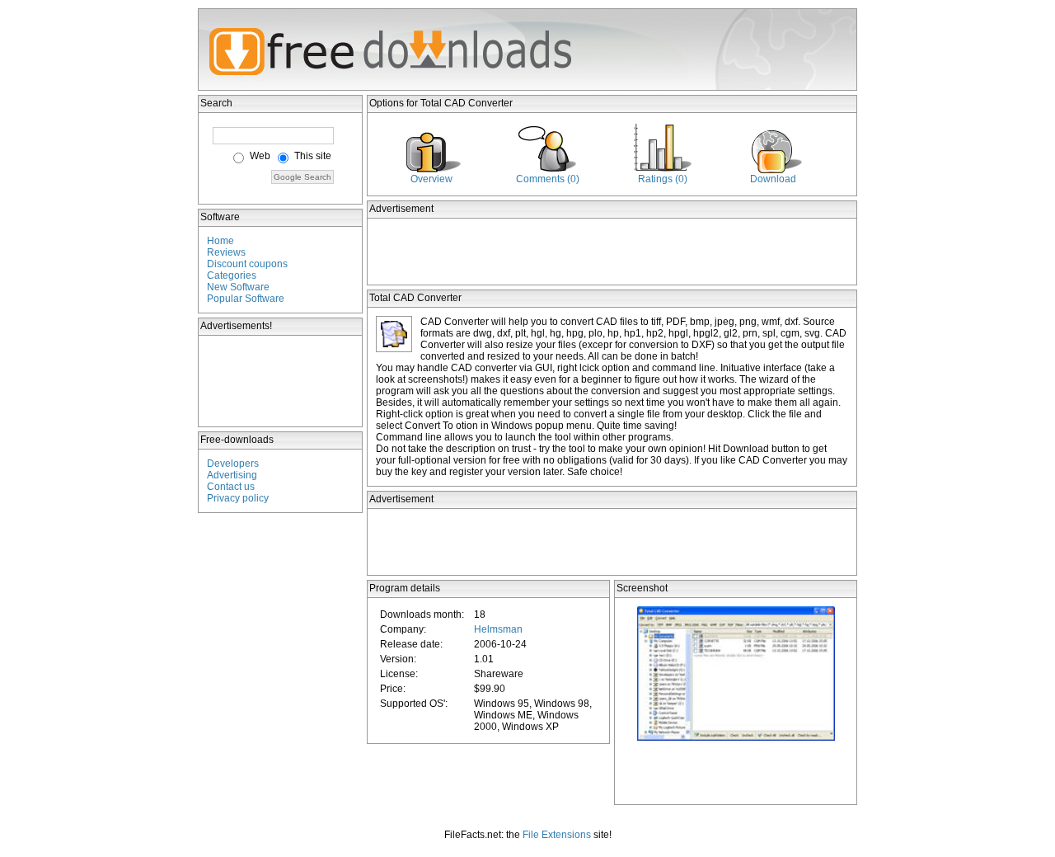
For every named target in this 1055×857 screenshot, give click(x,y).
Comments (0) (547, 179)
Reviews (226, 252)
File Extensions (557, 835)
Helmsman (498, 629)
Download (773, 179)
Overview (431, 179)
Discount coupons (247, 264)
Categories (231, 275)
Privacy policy (238, 498)
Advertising (232, 475)
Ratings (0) (662, 179)
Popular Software (245, 298)
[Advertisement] (281, 381)
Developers (233, 463)
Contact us (231, 486)
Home (220, 241)
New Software (238, 287)
